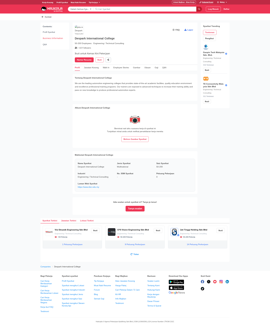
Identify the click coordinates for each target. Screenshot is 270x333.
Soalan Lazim (153, 281)
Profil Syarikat (49, 32)
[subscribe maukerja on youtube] (215, 282)
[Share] (108, 59)
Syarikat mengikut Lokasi (73, 285)
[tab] (49, 220)
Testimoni (44, 311)
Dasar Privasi (153, 301)
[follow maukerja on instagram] (221, 282)
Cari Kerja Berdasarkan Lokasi (49, 291)
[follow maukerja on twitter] (208, 282)
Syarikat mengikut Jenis (72, 294)
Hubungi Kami (153, 290)
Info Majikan (120, 299)
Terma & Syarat (154, 306)
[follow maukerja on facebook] (202, 282)
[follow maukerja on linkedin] (227, 282)
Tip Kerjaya (99, 281)
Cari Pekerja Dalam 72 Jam (127, 290)
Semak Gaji (99, 299)
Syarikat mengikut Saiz (72, 299)
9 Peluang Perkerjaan (135, 244)
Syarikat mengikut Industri (73, 290)
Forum (97, 290)
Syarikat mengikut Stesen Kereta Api (73, 304)
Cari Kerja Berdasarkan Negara (46, 300)
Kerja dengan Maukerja (153, 295)
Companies (45, 266)
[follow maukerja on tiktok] (202, 289)
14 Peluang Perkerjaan (197, 244)
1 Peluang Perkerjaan (72, 244)
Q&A (45, 44)
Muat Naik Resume (102, 285)
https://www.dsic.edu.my (88, 187)
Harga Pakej (120, 285)
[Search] (199, 9)
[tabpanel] (135, 243)
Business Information (53, 38)
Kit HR (118, 294)
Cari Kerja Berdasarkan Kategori (46, 283)
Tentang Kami (153, 285)
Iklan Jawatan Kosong (125, 281)
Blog (96, 294)
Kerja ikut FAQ (46, 307)
